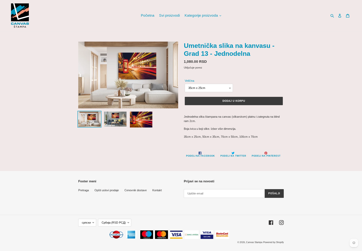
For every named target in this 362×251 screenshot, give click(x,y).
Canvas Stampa (254, 242)
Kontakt (157, 190)
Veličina (189, 80)
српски (86, 222)
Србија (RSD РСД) (114, 222)
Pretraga (83, 190)
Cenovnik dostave (135, 190)
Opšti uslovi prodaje (106, 190)
